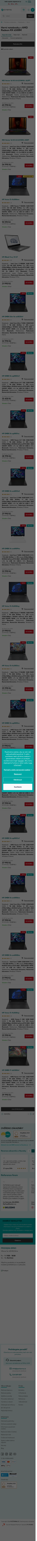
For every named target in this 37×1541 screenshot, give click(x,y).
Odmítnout (18, 780)
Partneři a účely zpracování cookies (17, 770)
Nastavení (18, 774)
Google (20, 761)
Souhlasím (18, 787)
